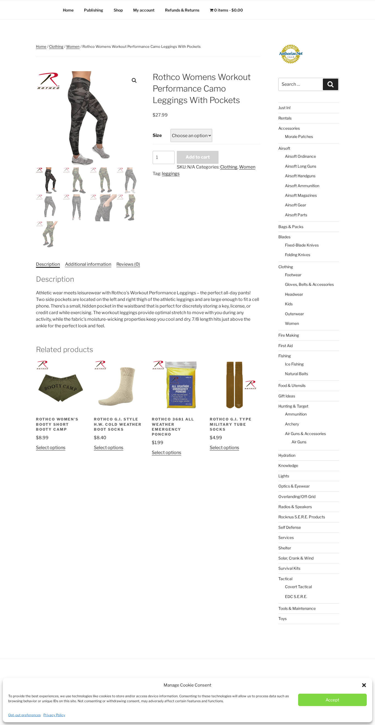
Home (68, 10)
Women (73, 46)
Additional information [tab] (88, 264)
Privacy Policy (54, 715)
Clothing (56, 46)
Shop (118, 10)
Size (157, 135)
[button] (364, 685)
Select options (50, 447)
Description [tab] (48, 264)
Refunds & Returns (182, 10)
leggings (171, 173)
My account (144, 10)
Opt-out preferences (24, 715)
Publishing (93, 10)
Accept (332, 700)
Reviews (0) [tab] (128, 264)
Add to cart (198, 157)
